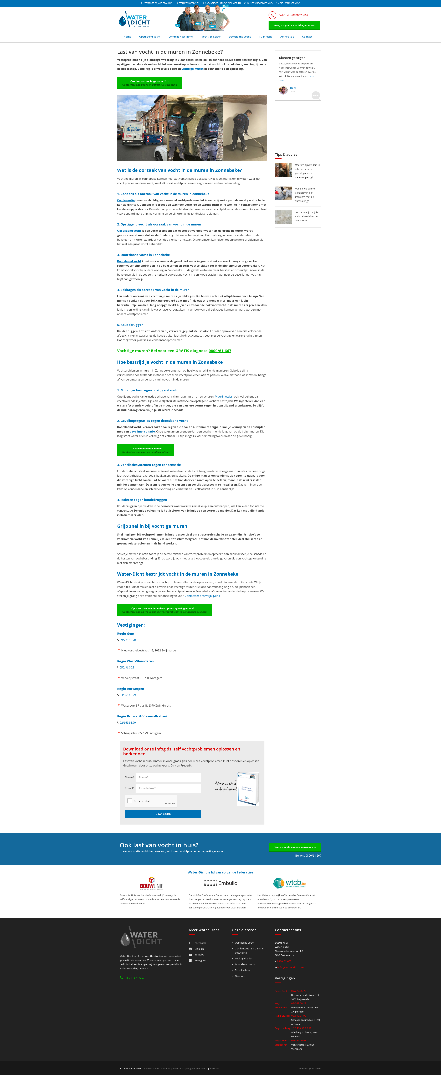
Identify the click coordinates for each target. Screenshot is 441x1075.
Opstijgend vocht (149, 36)
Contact (307, 36)
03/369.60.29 (128, 695)
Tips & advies (242, 970)
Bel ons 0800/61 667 (308, 855)
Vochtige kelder (211, 36)
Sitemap (165, 1068)
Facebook (200, 943)
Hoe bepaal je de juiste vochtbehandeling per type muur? (307, 216)
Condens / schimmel (181, 36)
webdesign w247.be (310, 1068)
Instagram (200, 960)
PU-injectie (265, 36)
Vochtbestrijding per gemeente (190, 1068)
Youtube (199, 954)
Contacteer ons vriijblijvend (202, 596)
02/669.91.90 (128, 722)
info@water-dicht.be (290, 967)
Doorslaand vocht (240, 36)
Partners (214, 1068)
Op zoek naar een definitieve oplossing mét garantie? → (164, 610)
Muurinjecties (224, 396)
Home (127, 36)
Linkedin (199, 948)
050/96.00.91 (128, 667)
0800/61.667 (220, 350)
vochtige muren (193, 69)
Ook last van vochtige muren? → (149, 83)
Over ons (240, 976)
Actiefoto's (287, 36)
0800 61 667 (135, 978)
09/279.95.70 (128, 640)
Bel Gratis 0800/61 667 (293, 15)
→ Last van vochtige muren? (145, 450)
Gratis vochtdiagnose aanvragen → (295, 847)
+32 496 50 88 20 (301, 1028)
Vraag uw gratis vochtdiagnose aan (294, 25)
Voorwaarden (151, 1068)
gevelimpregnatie (142, 431)
